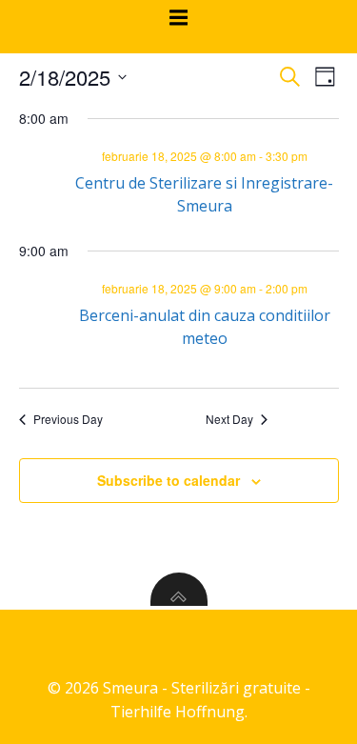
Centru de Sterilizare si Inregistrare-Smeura (204, 194)
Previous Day (68, 419)
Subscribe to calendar (168, 480)
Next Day (229, 419)
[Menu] (179, 18)
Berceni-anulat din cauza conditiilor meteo (204, 327)
